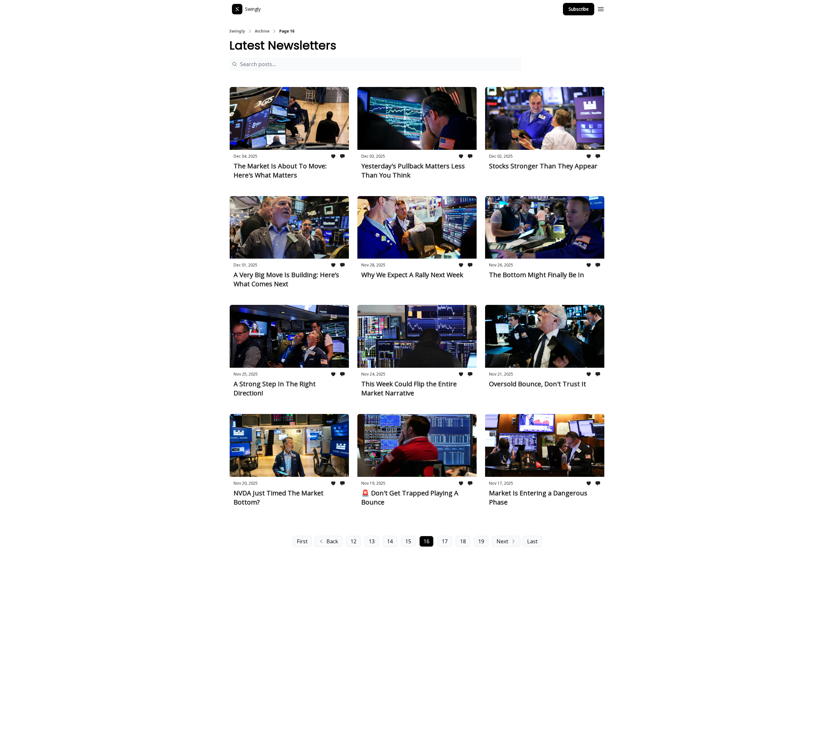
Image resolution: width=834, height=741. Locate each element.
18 (463, 541)
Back (332, 541)
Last (532, 541)
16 (426, 541)
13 (372, 541)
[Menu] (601, 8)
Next (502, 541)
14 (390, 541)
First (302, 541)
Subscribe (578, 9)
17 (445, 541)
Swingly (237, 31)
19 (481, 541)
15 (408, 541)
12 (353, 541)
